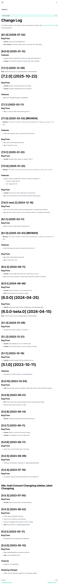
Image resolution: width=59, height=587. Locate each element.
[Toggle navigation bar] (2, 2)
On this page (6, 15)
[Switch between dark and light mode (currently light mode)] (56, 2)
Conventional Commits (49, 25)
